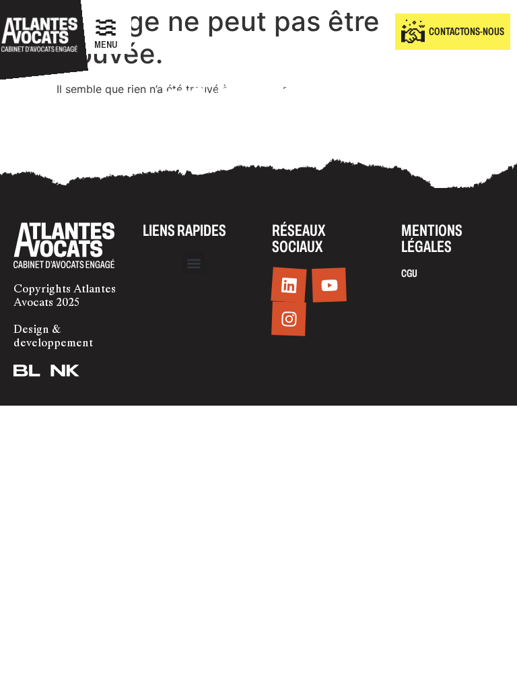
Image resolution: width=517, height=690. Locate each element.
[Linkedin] (288, 285)
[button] (194, 263)
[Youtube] (329, 285)
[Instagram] (288, 319)
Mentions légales (431, 238)
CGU (409, 273)
